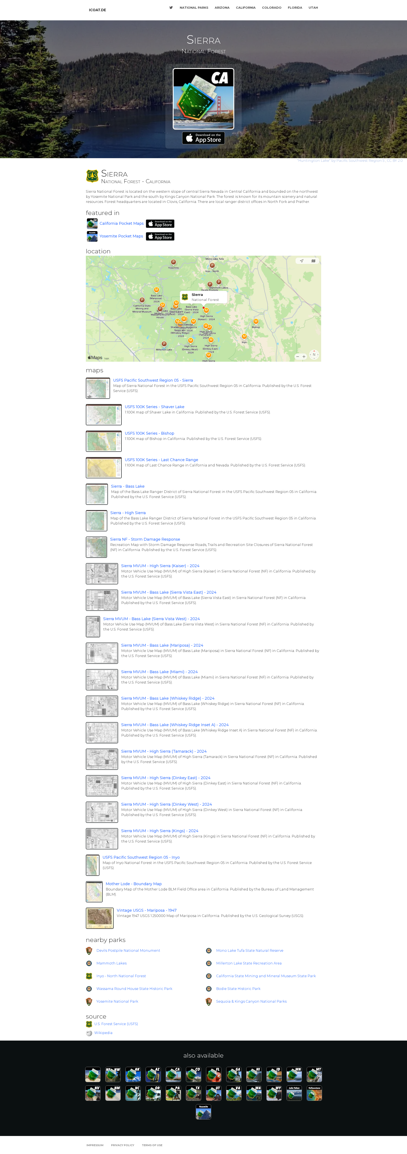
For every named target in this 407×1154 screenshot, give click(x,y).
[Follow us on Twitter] (171, 7)
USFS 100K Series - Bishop (149, 433)
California (246, 8)
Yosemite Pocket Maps (121, 236)
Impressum (94, 1145)
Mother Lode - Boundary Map (134, 884)
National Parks (194, 8)
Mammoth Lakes (111, 963)
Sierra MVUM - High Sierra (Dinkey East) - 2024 (165, 778)
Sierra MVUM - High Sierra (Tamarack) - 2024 (164, 751)
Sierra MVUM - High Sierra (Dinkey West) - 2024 (166, 804)
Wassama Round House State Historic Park (134, 989)
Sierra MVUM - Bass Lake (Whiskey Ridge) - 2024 (168, 698)
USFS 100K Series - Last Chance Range (161, 460)
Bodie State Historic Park (238, 989)
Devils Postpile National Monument (128, 951)
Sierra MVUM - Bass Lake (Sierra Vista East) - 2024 (168, 592)
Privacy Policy (122, 1145)
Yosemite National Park (117, 1001)
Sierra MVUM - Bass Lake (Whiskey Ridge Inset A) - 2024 (175, 725)
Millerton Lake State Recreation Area (249, 963)
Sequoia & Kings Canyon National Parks (251, 1001)
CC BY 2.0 (395, 161)
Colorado (272, 8)
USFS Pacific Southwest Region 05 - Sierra (153, 380)
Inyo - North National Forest (121, 976)
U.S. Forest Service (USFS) (116, 1024)
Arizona (222, 8)
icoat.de (97, 10)
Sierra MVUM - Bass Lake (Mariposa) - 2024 (162, 645)
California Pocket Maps (122, 223)
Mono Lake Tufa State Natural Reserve (249, 951)
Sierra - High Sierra (128, 513)
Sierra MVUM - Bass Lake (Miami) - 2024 (159, 672)
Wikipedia (103, 1033)
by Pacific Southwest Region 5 (341, 161)
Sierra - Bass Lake (128, 486)
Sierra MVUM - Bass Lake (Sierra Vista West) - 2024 (151, 619)
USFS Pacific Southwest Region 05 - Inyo (141, 857)
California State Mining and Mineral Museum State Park (266, 976)
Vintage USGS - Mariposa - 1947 (147, 910)
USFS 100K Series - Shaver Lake (154, 407)
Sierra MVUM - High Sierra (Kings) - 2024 (159, 831)
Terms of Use (152, 1145)
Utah (313, 8)
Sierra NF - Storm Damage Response (145, 539)
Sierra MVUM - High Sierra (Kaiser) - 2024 (160, 566)
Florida (295, 8)
